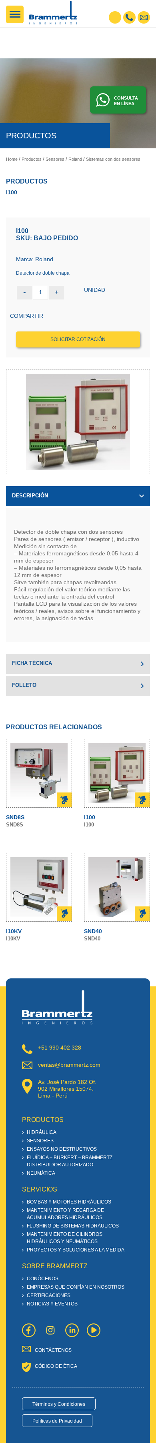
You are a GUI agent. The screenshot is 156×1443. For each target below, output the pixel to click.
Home (12, 159)
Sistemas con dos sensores (113, 159)
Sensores (55, 159)
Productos (32, 159)
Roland (75, 159)
